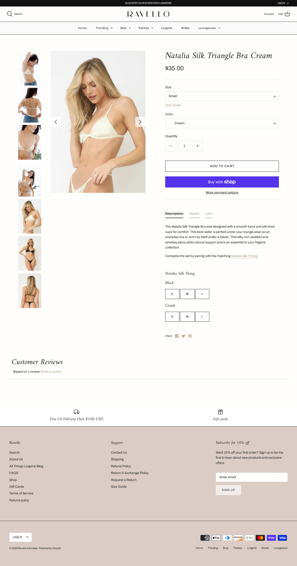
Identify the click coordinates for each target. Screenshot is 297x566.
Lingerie (166, 28)
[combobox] (222, 96)
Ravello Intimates (28, 548)
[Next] (140, 122)
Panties (144, 28)
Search (14, 452)
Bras (123, 28)
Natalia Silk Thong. (244, 256)
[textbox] (179, 123)
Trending (102, 28)
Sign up (228, 490)
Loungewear (207, 28)
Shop (13, 480)
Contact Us (119, 452)
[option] (98, 122)
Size (168, 87)
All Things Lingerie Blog (26, 466)
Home (82, 28)
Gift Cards (16, 486)
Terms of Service (21, 493)
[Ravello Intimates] (148, 14)
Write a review (50, 371)
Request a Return (123, 480)
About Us (16, 459)
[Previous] (56, 122)
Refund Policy (121, 466)
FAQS (13, 473)
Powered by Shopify (50, 548)
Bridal (185, 28)
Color (169, 114)
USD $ (281, 3)
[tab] (174, 214)
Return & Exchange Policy (129, 473)
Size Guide (173, 105)
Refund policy (19, 500)
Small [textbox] (173, 96)
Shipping (117, 459)
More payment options (222, 192)
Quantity (171, 136)
